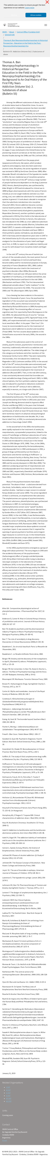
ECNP (8, 1093)
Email (4, 1140)
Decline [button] (14, 15)
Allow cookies (35, 15)
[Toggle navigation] (46, 25)
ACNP (8, 1090)
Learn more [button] (29, 7)
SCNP (8, 1095)
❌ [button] (47, 2)
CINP (8, 1087)
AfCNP (8, 1098)
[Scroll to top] (45, 1154)
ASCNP (9, 1101)
